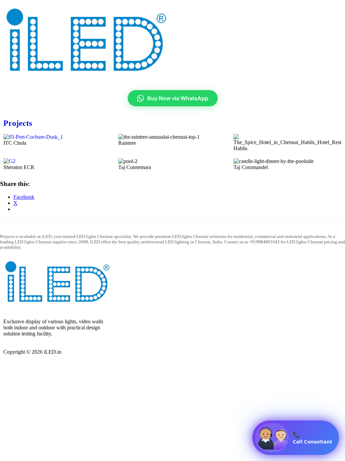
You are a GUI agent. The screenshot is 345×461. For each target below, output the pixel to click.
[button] (259, 9)
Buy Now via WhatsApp (177, 98)
